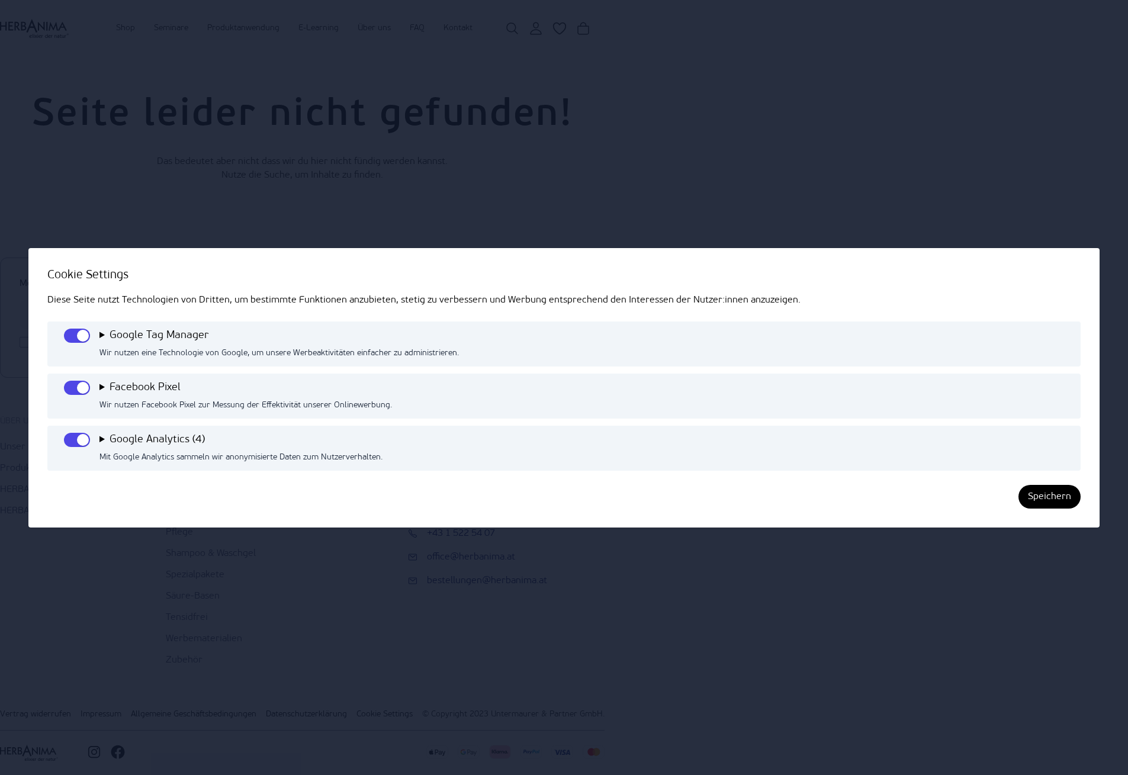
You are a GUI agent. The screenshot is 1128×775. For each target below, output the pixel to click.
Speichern (1049, 496)
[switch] (77, 336)
